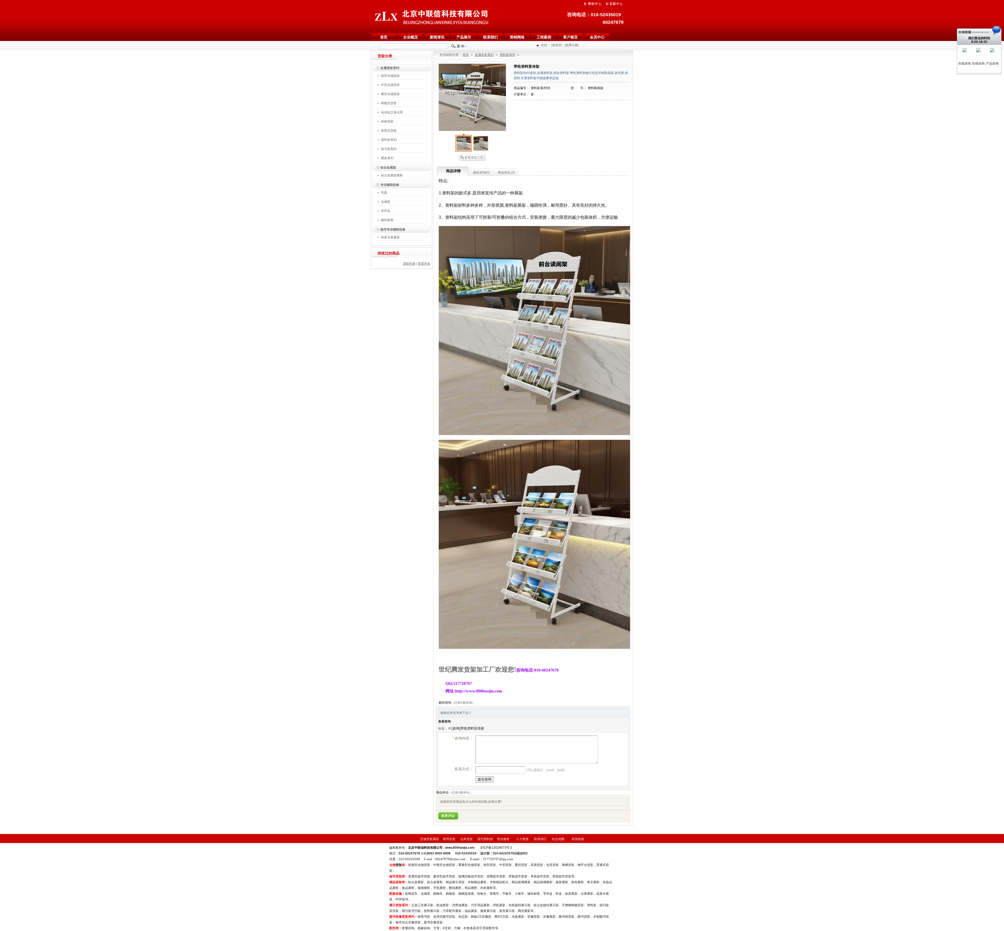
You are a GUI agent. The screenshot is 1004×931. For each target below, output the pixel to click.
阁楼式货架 (390, 103)
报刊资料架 (485, 839)
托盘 (384, 192)
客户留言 (570, 37)
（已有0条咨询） (463, 702)
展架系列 (387, 158)
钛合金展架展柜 (392, 175)
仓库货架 (467, 839)
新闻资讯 (437, 37)
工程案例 (544, 37)
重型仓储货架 (392, 94)
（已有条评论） (460, 792)
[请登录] (556, 45)
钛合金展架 (388, 167)
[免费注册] (571, 45)
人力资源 (522, 839)
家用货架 (449, 839)
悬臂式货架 (389, 130)
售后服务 (503, 839)
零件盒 (385, 211)
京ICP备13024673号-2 (496, 847)
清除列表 (409, 263)
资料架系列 (389, 140)
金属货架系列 (389, 68)
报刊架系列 (389, 149)
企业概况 (410, 37)
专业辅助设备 (389, 185)
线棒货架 (387, 121)
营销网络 (517, 37)
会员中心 (597, 37)
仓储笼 (385, 202)
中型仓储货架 (390, 85)
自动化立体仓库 (392, 112)
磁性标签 (387, 220)
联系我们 (490, 37)
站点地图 (558, 839)
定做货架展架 (429, 839)
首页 (383, 37)
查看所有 (424, 263)
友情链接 (578, 839)
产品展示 (464, 37)
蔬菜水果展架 (390, 237)
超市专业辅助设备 (393, 229)
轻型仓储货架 (392, 76)
